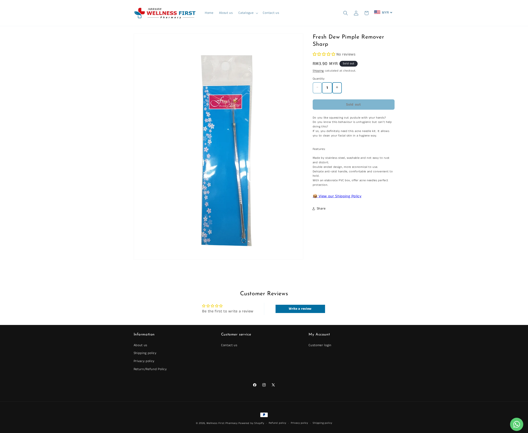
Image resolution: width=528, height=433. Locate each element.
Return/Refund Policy (150, 369)
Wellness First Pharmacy (222, 423)
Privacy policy (144, 361)
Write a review (300, 308)
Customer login (320, 345)
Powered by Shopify (251, 423)
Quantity (319, 79)
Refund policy (277, 423)
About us (140, 345)
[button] (248, 13)
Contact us (229, 345)
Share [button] (321, 208)
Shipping (318, 71)
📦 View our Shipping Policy (337, 196)
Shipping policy (145, 353)
